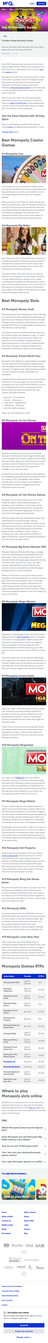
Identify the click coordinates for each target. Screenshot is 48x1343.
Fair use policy (7, 1300)
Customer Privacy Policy (10, 1291)
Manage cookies (23, 1337)
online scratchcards (10, 856)
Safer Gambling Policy (10, 1296)
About (26, 1216)
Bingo (4, 1229)
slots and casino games (20, 88)
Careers (5, 1305)
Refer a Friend (29, 1212)
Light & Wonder (23, 637)
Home (4, 1212)
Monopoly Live (9, 1062)
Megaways (20, 778)
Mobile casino (7, 1225)
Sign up (32, 1108)
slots (41, 70)
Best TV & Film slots (19, 103)
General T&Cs (8, 132)
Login (32, 3)
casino (8, 72)
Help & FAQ (28, 1221)
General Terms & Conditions (12, 1286)
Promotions (6, 1233)
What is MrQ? (7, 1216)
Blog (26, 1233)
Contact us (6, 1221)
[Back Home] (8, 3)
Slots (5, 36)
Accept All (24, 1325)
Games (27, 1229)
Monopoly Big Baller (12, 1067)
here (10, 127)
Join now (41, 3)
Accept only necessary (24, 1331)
